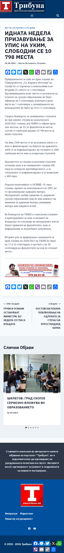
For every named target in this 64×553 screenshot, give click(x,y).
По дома (30, 28)
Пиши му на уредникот (19, 518)
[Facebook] (29, 528)
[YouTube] (34, 528)
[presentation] (32, 373)
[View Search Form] (57, 15)
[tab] (26, 427)
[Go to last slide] (8, 389)
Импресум (11, 513)
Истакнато (19, 28)
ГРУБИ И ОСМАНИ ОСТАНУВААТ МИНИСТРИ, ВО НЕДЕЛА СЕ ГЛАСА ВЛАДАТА (14, 314)
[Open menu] (32, 15)
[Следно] (55, 389)
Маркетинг (26, 513)
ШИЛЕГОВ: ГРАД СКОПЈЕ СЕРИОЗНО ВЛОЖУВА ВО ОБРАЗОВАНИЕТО (26, 402)
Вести (8, 28)
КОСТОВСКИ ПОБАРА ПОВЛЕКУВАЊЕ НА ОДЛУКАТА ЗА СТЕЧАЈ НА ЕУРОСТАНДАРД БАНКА (48, 316)
